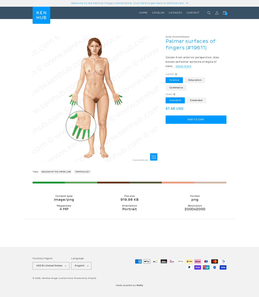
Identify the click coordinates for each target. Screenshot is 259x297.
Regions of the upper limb (56, 172)
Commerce (176, 87)
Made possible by (129, 285)
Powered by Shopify (85, 278)
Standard (175, 100)
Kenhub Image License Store (57, 278)
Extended (196, 100)
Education (195, 80)
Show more (183, 66)
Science (174, 80)
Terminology (82, 172)
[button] (209, 13)
